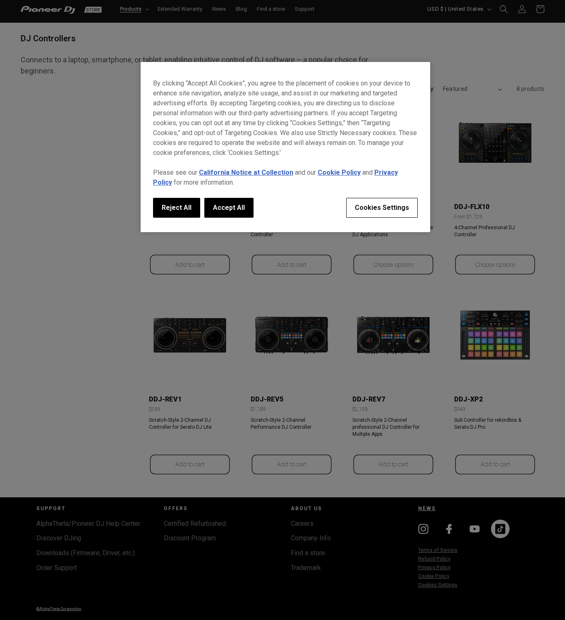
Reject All (177, 207)
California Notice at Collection (246, 172)
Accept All (229, 207)
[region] (285, 147)
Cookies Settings (382, 207)
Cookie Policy (339, 172)
